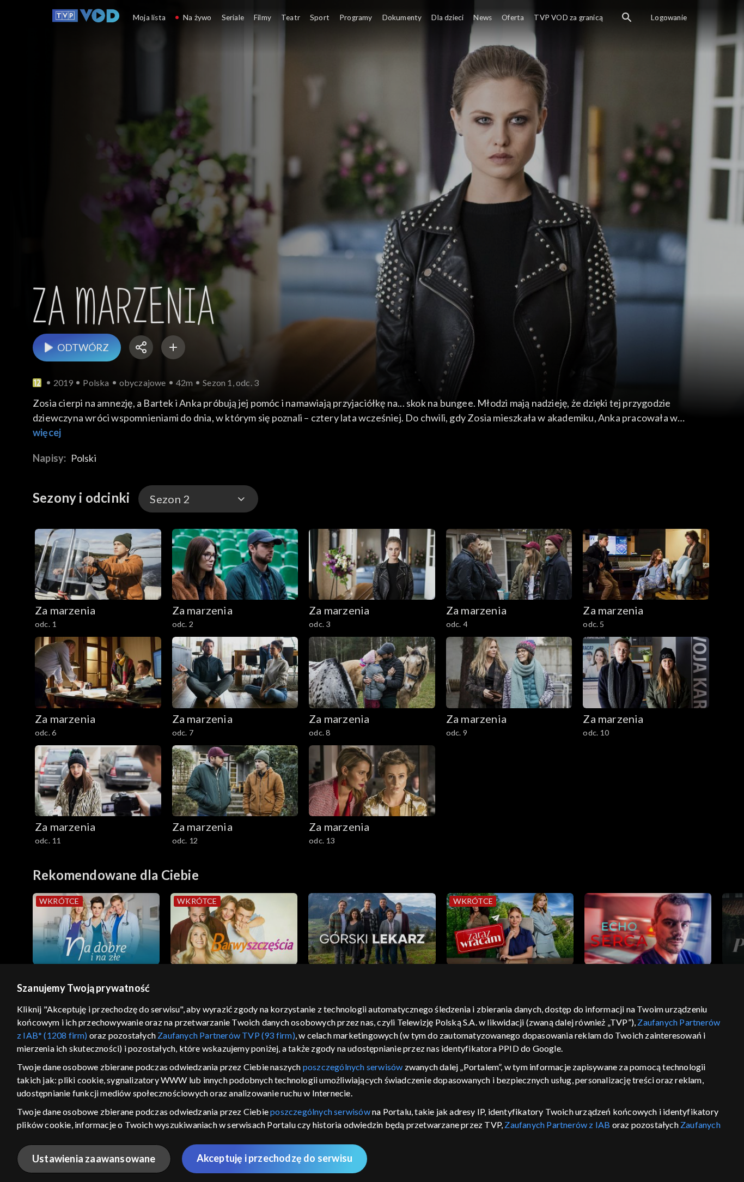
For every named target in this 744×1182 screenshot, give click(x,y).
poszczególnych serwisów (353, 1067)
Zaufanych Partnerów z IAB (557, 1124)
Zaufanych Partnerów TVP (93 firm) (226, 1035)
